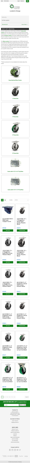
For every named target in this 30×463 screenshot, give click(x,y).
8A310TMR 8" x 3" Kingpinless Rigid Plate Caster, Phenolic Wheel (7, 316)
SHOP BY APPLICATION (15, 432)
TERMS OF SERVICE (15, 430)
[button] (15, 24)
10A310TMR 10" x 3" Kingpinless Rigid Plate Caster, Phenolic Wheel (7, 284)
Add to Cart (8, 230)
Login (18, 0)
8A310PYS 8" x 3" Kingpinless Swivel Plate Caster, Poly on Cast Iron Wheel (22, 379)
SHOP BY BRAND (15, 438)
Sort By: (10, 200)
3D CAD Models (15, 440)
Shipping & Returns (15, 422)
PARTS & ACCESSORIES (15, 437)
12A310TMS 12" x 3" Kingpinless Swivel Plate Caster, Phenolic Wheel (21, 221)
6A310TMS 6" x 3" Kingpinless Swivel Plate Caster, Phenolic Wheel (22, 316)
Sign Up (22, 0)
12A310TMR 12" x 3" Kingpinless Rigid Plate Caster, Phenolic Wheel (7, 252)
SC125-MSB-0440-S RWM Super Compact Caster (8, 220)
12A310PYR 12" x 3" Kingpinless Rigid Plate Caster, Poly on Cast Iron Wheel (8, 379)
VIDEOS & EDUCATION (15, 442)
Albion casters (6, 41)
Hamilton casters (8, 35)
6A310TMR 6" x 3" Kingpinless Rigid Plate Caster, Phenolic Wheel (7, 348)
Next (26, 397)
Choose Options (22, 230)
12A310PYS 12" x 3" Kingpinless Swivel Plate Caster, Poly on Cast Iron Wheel (22, 348)
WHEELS (15, 435)
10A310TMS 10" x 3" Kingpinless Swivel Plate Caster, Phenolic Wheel (21, 253)
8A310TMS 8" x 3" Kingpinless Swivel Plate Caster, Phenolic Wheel (22, 284)
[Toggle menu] (2, 2)
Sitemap (19, 461)
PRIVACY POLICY (15, 429)
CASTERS (15, 434)
